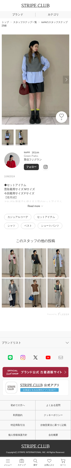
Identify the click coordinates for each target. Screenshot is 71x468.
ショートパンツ (50, 225)
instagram (23, 357)
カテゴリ (53, 14)
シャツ (11, 225)
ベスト (28, 225)
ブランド (17, 14)
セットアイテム (46, 216)
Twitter (35, 357)
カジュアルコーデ (17, 216)
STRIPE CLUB (35, 5)
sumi (27, 152)
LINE (10, 357)
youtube (48, 357)
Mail (60, 357)
